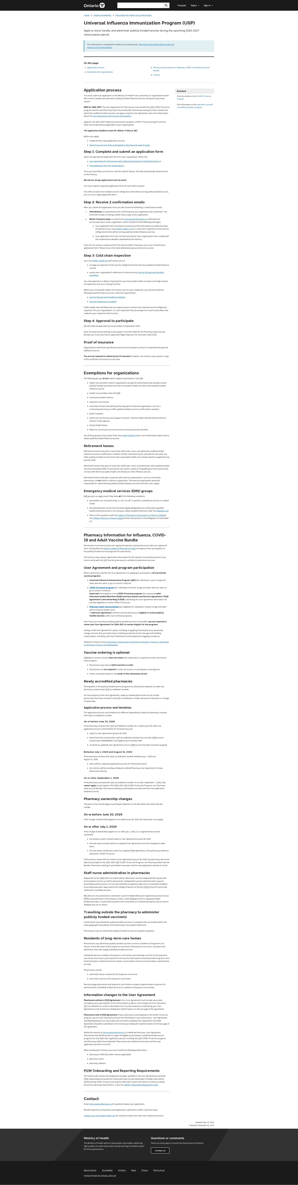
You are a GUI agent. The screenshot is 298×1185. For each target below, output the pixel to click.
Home (87, 15)
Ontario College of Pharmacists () (119, 548)
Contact (156, 75)
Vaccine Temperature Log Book (103, 301)
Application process (95, 67)
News (133, 1170)
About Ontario (90, 1170)
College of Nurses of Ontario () (108, 518)
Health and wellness (102, 15)
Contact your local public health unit (100, 1115)
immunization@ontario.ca (135, 219)
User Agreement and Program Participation (112, 116)
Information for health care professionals (133, 15)
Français (182, 5)
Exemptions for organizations (100, 72)
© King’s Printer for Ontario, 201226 (100, 1175)
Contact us (160, 1150)
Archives (122, 1170)
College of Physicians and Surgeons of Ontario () (141, 515)
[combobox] (143, 5)
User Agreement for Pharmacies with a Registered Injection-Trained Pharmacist (124, 161)
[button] (166, 5)
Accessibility (107, 1170)
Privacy (145, 1170)
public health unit (124, 229)
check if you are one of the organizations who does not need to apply (119, 145)
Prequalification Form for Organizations (106, 165)
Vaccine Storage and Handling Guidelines (107, 297)
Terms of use (159, 1170)
